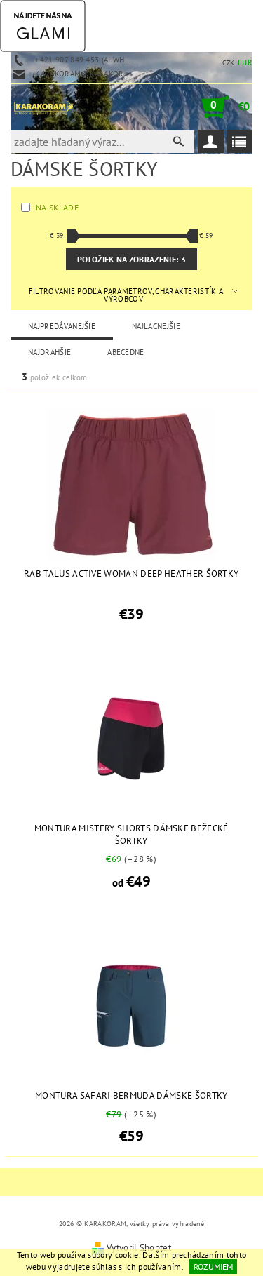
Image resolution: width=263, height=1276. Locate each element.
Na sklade (57, 207)
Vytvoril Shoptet (139, 1248)
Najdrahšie (49, 352)
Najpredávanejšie (61, 326)
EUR (245, 62)
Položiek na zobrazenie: (131, 259)
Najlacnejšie (156, 326)
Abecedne (125, 352)
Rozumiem (213, 1266)
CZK (228, 62)
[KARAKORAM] (43, 106)
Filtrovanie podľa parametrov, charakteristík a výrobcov (126, 295)
